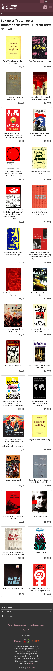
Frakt (10, 625)
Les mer (31, 663)
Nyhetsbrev (27, 630)
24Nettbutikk (30, 668)
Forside (3, 14)
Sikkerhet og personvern (38, 625)
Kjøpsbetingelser (20, 625)
